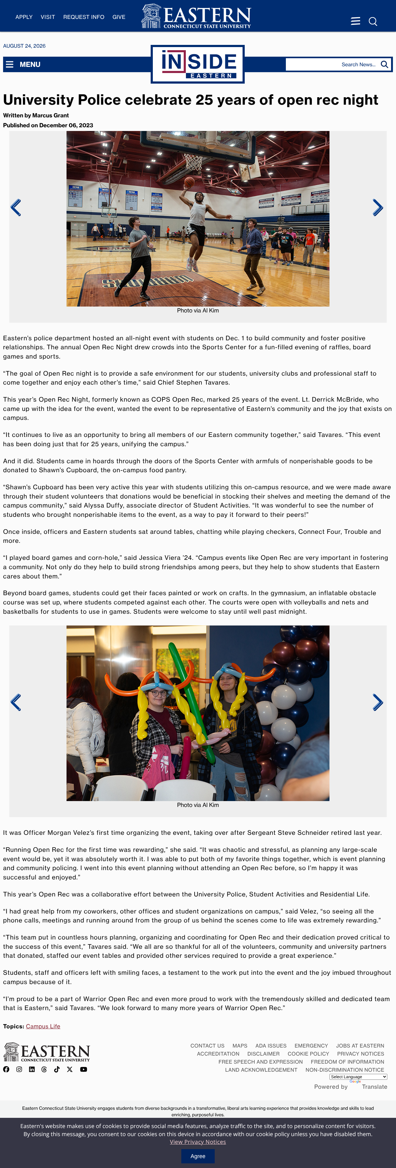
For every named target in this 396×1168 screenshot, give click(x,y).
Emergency (311, 1046)
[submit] (386, 64)
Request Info (84, 17)
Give (119, 17)
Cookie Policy (308, 1054)
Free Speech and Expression (260, 1062)
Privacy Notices (360, 1054)
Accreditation (218, 1054)
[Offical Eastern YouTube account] (84, 1069)
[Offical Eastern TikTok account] (57, 1069)
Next (377, 207)
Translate (374, 1086)
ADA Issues (271, 1046)
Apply (24, 17)
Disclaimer (264, 1054)
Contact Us (208, 1046)
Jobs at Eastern (360, 1046)
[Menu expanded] (355, 22)
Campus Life (43, 1026)
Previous (16, 207)
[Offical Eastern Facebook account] (7, 1069)
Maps (240, 1046)
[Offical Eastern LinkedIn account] (32, 1069)
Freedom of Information (347, 1062)
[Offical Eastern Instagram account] (19, 1069)
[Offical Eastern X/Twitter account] (70, 1069)
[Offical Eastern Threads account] (44, 1069)
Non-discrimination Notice (345, 1070)
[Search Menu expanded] (373, 22)
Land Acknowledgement (261, 1070)
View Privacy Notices (198, 1142)
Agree (198, 1156)
